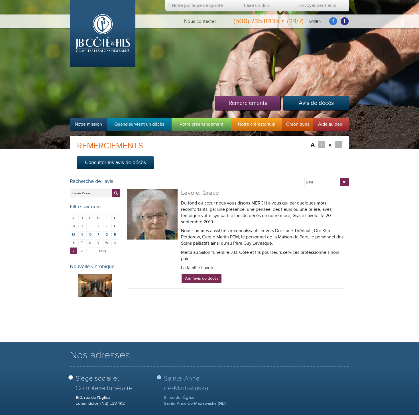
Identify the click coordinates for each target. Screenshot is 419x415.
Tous (102, 251)
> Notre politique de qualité (195, 5)
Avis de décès (316, 103)
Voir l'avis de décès (201, 278)
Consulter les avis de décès (115, 162)
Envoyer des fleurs (317, 5)
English (315, 21)
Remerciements (248, 103)
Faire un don (256, 5)
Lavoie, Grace (200, 193)
